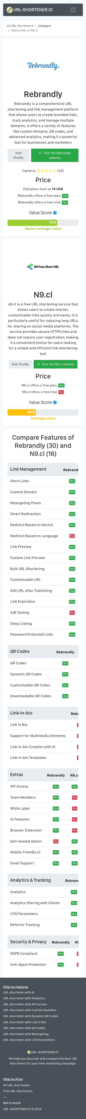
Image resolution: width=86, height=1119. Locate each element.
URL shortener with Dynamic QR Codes (30, 1016)
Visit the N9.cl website (57, 364)
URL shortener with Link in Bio (24, 1022)
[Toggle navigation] (73, 9)
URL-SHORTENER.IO (33, 9)
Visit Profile (18, 155)
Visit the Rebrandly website (57, 155)
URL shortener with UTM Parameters (29, 1040)
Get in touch (12, 1103)
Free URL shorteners (18, 1091)
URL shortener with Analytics (24, 998)
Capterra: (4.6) (43, 171)
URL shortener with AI (18, 992)
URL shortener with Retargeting (26, 1034)
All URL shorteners (16, 1085)
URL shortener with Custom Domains (29, 1010)
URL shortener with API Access (25, 1004)
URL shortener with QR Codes (24, 1028)
